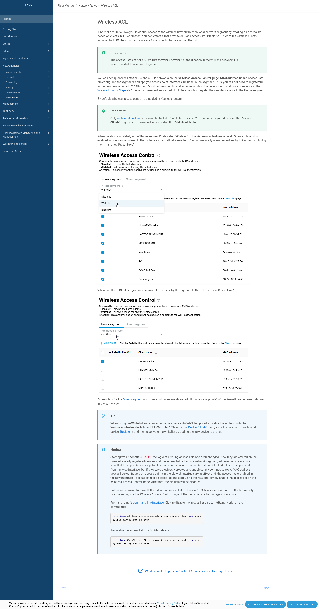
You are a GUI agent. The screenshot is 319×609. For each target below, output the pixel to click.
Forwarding (11, 82)
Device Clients (197, 427)
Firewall (10, 77)
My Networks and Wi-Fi (16, 58)
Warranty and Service (15, 143)
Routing (9, 87)
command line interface (148, 502)
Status (6, 43)
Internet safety (13, 72)
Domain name (13, 92)
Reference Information (15, 118)
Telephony (8, 110)
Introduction (10, 36)
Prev (63, 587)
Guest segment (132, 399)
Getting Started (11, 29)
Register (125, 431)
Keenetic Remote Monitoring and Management (21, 134)
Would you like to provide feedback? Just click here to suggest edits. (189, 571)
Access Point (106, 90)
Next (266, 587)
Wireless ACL (13, 97)
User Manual (66, 5)
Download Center (13, 151)
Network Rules (11, 65)
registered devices (128, 118)
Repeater (125, 90)
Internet (7, 51)
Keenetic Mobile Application (18, 125)
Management (10, 103)
